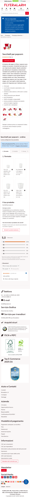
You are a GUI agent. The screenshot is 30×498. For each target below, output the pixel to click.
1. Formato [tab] (5, 151)
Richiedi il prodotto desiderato (11, 230)
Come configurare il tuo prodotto (10, 139)
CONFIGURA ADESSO (9, 60)
